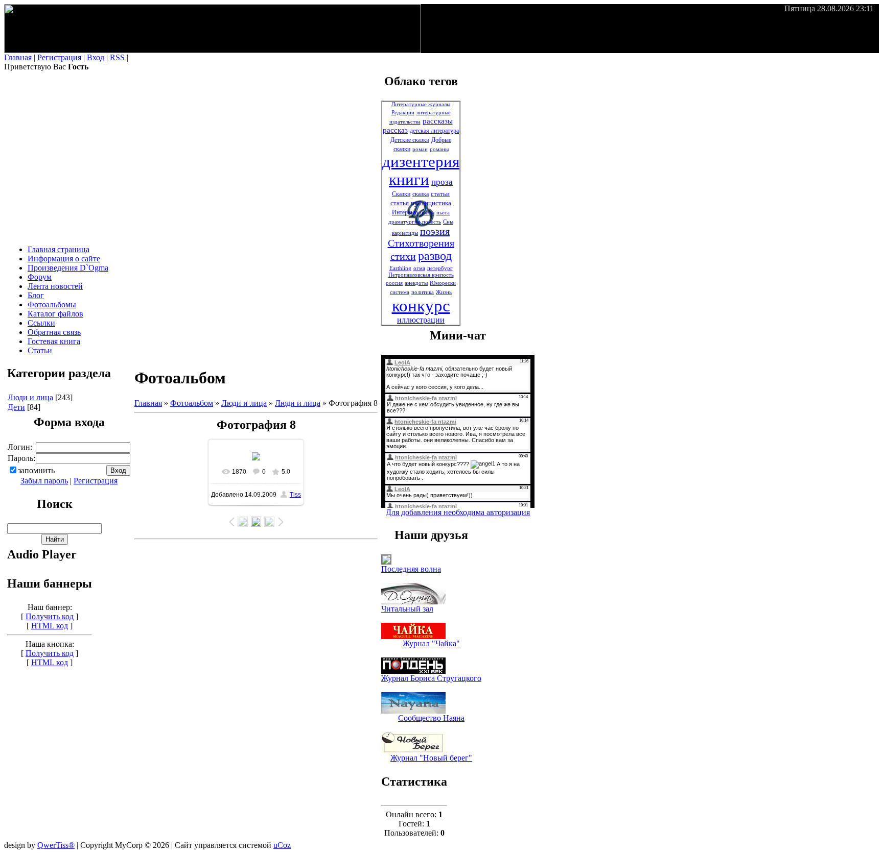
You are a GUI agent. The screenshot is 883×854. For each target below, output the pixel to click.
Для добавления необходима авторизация (458, 512)
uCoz (282, 845)
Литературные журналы (420, 104)
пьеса (443, 212)
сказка (420, 194)
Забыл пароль (44, 480)
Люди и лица (30, 397)
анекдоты (416, 283)
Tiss (295, 494)
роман (420, 149)
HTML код (49, 625)
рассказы (438, 121)
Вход (95, 57)
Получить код (50, 616)
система (399, 292)
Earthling (400, 268)
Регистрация (59, 57)
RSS (117, 57)
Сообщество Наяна (431, 718)
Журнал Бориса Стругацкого (431, 678)
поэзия (435, 231)
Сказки (401, 194)
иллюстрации (421, 319)
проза (442, 182)
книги (409, 179)
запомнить (36, 470)
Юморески (443, 283)
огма (419, 268)
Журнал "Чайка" (431, 643)
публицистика (431, 203)
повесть (431, 222)
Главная (18, 57)
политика (422, 292)
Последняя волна (411, 569)
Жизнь (444, 292)
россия (394, 283)
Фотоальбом (191, 403)
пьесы (427, 212)
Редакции (402, 112)
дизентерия (420, 161)
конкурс (421, 305)
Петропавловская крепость (421, 275)
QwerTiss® (56, 845)
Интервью (405, 212)
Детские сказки (409, 139)
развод (435, 255)
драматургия (404, 222)
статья (399, 203)
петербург (440, 268)
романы (439, 149)
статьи (440, 194)
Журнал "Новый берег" (431, 757)
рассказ (395, 130)
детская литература (434, 130)
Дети (16, 407)
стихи (403, 256)
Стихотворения (421, 243)
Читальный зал (407, 608)
